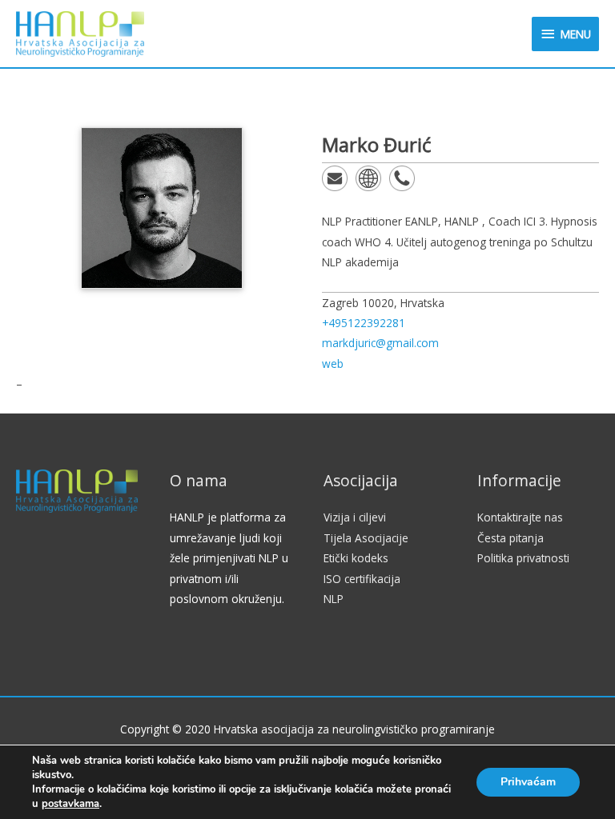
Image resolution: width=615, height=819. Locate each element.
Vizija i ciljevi (355, 517)
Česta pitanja (510, 537)
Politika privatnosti (523, 557)
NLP (334, 598)
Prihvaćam (528, 781)
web (333, 363)
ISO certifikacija (362, 578)
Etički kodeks (356, 557)
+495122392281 (363, 322)
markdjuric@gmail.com (380, 342)
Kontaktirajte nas (520, 517)
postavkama (70, 804)
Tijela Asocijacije (366, 537)
